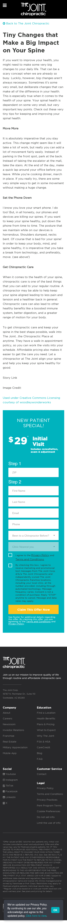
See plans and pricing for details (36, 891)
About (6, 712)
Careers (7, 718)
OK (55, 910)
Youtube (10, 774)
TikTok (9, 785)
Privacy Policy (40, 555)
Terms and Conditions (29, 559)
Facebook (11, 791)
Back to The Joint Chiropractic (27, 23)
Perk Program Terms (49, 805)
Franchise (8, 735)
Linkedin (10, 797)
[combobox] (33, 535)
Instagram (11, 779)
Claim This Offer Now (33, 610)
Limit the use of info (48, 822)
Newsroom (9, 724)
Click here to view (36, 915)
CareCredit (43, 747)
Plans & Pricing (46, 724)
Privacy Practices (47, 799)
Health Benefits (46, 718)
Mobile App (10, 753)
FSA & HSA (43, 741)
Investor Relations (13, 730)
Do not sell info (46, 817)
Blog (39, 753)
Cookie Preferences (48, 811)
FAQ (39, 759)
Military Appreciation (15, 747)
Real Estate (9, 741)
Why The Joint (45, 735)
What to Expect (46, 730)
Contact (41, 774)
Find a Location (46, 712)
